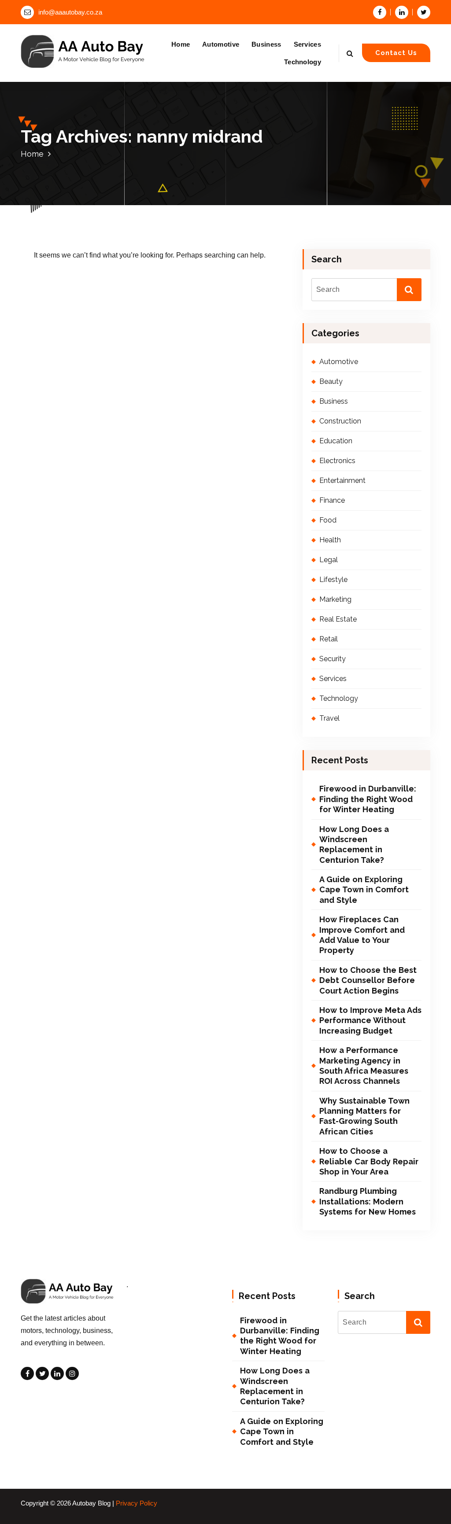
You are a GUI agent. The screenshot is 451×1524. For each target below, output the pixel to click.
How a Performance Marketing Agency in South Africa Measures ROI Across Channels (363, 1065)
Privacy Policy (136, 1503)
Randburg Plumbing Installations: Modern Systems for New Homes (367, 1201)
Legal (328, 560)
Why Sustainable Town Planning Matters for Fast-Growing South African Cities (364, 1116)
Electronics (337, 460)
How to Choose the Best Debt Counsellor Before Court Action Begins (368, 980)
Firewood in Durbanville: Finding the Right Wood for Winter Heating (367, 799)
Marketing (335, 599)
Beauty (331, 381)
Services (307, 44)
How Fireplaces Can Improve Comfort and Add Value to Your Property (362, 935)
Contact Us (396, 52)
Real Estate (338, 619)
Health (330, 540)
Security (332, 659)
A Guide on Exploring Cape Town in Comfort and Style (364, 890)
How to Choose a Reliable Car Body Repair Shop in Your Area (368, 1161)
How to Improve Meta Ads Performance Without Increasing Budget (370, 1020)
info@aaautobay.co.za (70, 12)
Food (327, 520)
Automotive (220, 44)
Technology (302, 62)
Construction (340, 421)
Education (335, 441)
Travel (329, 718)
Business (266, 44)
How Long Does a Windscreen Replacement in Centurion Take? (354, 845)
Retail (328, 639)
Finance (332, 500)
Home (180, 44)
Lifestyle (333, 579)
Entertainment (342, 480)
